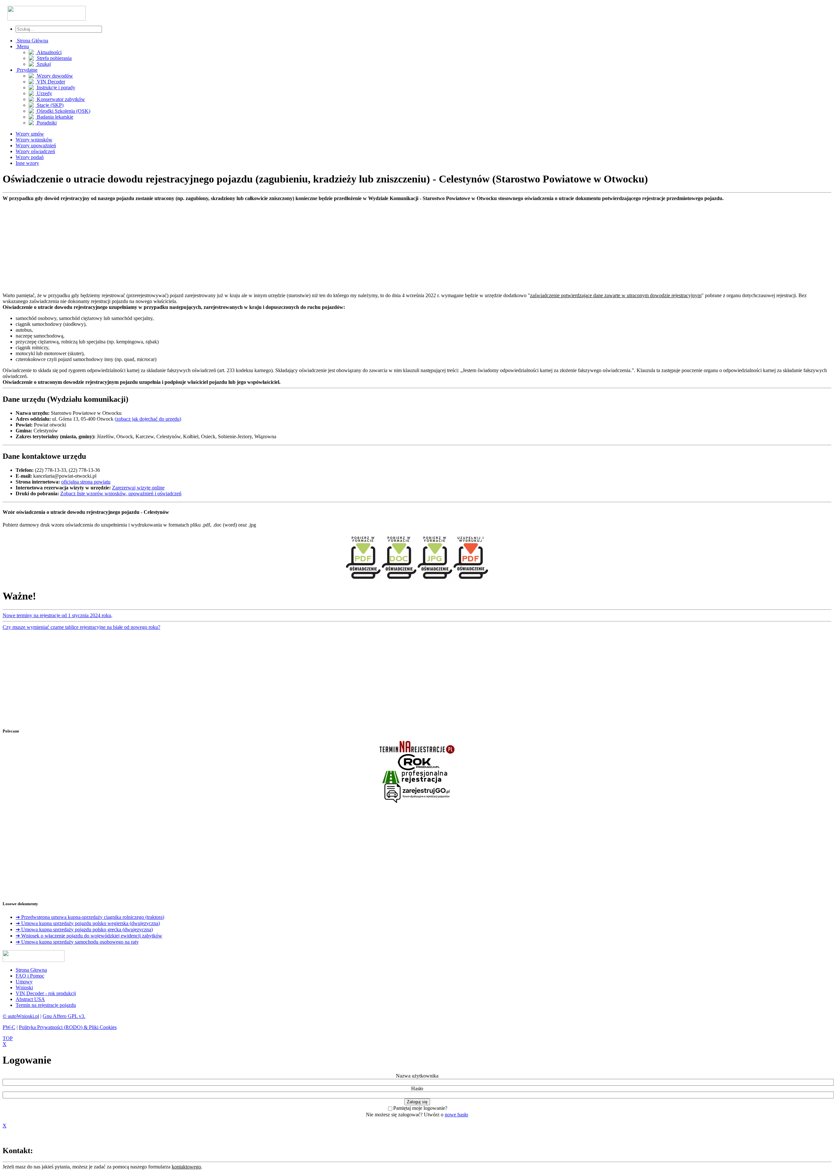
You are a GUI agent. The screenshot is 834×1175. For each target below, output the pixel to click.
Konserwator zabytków (60, 99)
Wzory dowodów (54, 76)
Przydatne (26, 70)
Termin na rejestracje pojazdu (46, 1005)
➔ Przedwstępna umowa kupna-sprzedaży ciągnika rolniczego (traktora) (90, 917)
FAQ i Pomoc (30, 976)
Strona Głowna (31, 970)
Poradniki (46, 122)
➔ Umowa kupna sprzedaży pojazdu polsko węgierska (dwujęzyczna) (88, 923)
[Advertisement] (198, 247)
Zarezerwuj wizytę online (138, 487)
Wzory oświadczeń (35, 151)
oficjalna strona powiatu (85, 482)
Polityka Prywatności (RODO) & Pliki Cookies (68, 1027)
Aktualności (49, 52)
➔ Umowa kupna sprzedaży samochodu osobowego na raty (77, 942)
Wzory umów (30, 134)
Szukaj (43, 64)
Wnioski (24, 987)
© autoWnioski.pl (21, 1016)
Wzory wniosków (34, 139)
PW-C (9, 1027)
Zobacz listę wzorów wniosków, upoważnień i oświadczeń (120, 493)
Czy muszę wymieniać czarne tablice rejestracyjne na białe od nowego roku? (81, 627)
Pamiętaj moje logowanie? (420, 1108)
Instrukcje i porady (55, 87)
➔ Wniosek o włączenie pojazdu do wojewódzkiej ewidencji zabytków (89, 935)
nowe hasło (456, 1114)
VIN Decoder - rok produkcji (46, 993)
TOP (8, 1038)
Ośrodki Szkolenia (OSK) (63, 111)
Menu (22, 46)
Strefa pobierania (54, 58)
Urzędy (44, 93)
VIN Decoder (50, 81)
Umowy (24, 981)
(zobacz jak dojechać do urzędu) (148, 419)
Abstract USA (30, 999)
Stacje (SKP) (50, 105)
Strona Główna (32, 40)
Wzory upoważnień (36, 145)
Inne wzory (27, 163)
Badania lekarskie (54, 117)
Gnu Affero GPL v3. (64, 1016)
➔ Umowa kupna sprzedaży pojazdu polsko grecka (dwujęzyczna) (84, 929)
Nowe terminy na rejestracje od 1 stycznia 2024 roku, (57, 615)
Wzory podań (30, 157)
